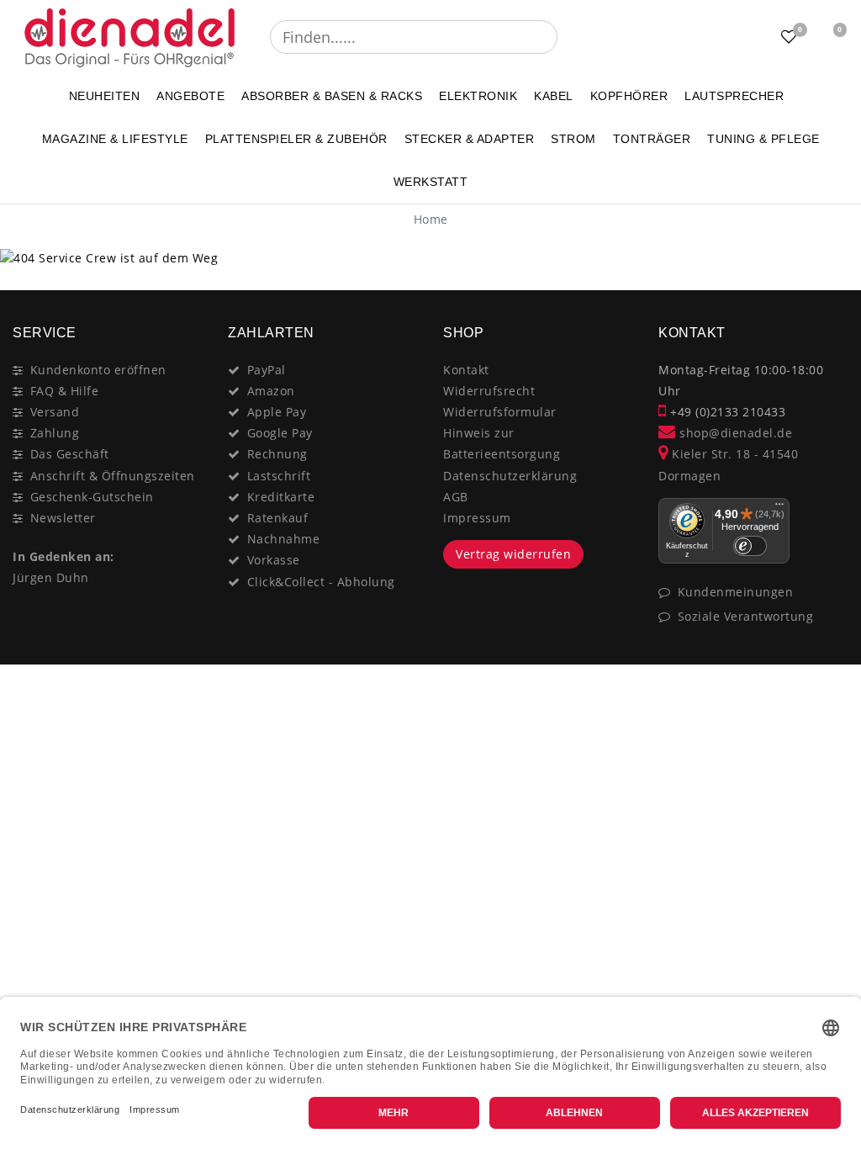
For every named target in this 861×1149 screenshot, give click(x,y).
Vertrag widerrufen (513, 554)
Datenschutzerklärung (510, 476)
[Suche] (569, 37)
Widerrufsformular (500, 412)
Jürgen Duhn (51, 577)
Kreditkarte (281, 497)
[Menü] (779, 508)
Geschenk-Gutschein (92, 497)
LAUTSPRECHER (734, 96)
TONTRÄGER (652, 139)
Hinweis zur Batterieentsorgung (501, 443)
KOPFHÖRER (629, 96)
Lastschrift (279, 476)
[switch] (750, 546)
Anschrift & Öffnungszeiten (112, 476)
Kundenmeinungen (736, 592)
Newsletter (63, 518)
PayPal (266, 370)
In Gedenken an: (63, 556)
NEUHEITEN (104, 96)
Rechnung (277, 454)
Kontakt (466, 370)
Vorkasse (273, 560)
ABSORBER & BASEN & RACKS (331, 96)
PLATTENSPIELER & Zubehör (296, 139)
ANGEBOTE (190, 96)
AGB (455, 497)
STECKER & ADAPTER (469, 139)
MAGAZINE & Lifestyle (115, 139)
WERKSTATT (431, 181)
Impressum (477, 518)
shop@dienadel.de (734, 433)
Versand (55, 412)
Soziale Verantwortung (746, 616)
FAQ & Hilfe (64, 391)
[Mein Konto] (747, 37)
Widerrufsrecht (489, 391)
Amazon (271, 391)
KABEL (553, 96)
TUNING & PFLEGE (763, 139)
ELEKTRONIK (478, 96)
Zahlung (55, 433)
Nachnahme (283, 539)
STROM (573, 139)
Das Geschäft (69, 454)
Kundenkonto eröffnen (98, 370)
